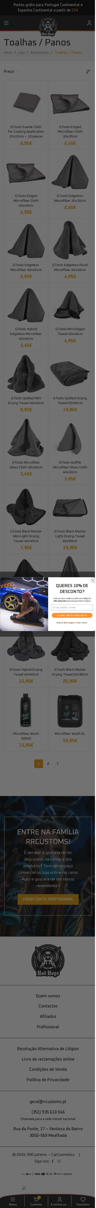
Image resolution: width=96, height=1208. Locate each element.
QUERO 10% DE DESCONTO (72, 615)
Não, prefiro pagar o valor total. (72, 622)
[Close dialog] (93, 580)
